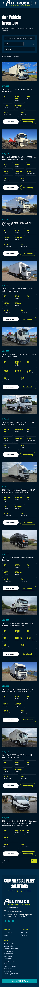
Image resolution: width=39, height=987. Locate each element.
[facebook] (9, 921)
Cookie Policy (9, 946)
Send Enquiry (28, 122)
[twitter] (5, 921)
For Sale (24, 935)
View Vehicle (10, 122)
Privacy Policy (9, 943)
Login (6, 935)
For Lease (24, 932)
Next (33, 861)
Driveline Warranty (11, 949)
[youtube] (13, 921)
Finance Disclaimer (11, 966)
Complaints (8, 969)
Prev (5, 861)
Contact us (8, 932)
